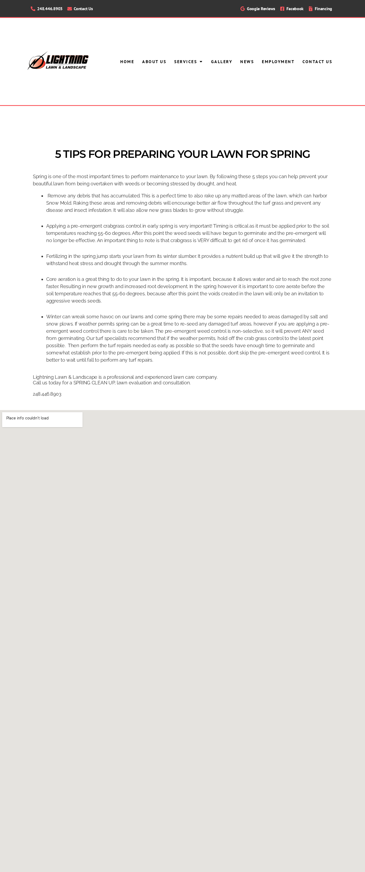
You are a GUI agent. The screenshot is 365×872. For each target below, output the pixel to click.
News (247, 61)
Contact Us (317, 61)
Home (127, 61)
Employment (278, 61)
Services (185, 61)
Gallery (221, 61)
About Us (154, 61)
